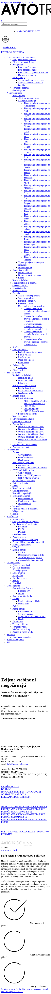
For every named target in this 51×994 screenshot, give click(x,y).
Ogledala (16, 606)
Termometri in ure (20, 624)
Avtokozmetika (13, 562)
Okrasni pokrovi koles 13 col (31, 426)
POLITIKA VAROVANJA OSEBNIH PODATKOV (25, 831)
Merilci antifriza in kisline (29, 601)
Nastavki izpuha (19, 416)
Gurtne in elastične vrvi (22, 588)
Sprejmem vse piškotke (11, 989)
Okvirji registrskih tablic (23, 419)
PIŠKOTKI (6, 834)
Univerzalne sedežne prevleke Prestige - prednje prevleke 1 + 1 (36, 342)
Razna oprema (18, 609)
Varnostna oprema (20, 88)
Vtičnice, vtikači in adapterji (25, 508)
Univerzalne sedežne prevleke (31, 306)
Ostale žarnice (24, 460)
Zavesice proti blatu (21, 447)
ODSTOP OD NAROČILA (14, 794)
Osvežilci (16, 583)
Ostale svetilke (24, 503)
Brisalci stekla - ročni (27, 414)
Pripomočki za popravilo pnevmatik (28, 542)
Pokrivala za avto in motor (24, 385)
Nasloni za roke (25, 272)
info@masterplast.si (10, 2)
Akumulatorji (24, 465)
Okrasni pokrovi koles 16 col (31, 434)
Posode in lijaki (19, 537)
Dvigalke (22, 532)
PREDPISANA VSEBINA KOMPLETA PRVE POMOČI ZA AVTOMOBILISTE (23, 810)
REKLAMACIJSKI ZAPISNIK (15, 797)
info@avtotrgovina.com (17, 764)
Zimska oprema (19, 550)
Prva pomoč (17, 64)
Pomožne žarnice (25, 457)
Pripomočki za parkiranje (23, 480)
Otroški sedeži (18, 370)
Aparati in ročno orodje (22, 632)
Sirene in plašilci (25, 614)
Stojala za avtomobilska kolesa (31, 616)
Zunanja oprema (14, 372)
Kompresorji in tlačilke (22, 596)
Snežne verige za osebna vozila (32, 80)
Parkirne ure (23, 362)
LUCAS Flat (29, 406)
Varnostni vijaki (19, 627)
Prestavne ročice (19, 290)
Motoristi (11, 634)
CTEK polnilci (24, 473)
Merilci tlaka (23, 603)
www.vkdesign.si (9, 850)
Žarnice (15, 452)
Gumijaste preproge (27, 100)
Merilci (15, 598)
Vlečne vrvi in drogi (21, 629)
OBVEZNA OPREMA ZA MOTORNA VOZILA (24, 806)
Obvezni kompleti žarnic (23, 62)
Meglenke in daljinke (27, 501)
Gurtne (21, 593)
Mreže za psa (24, 357)
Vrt (8, 642)
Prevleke (16, 293)
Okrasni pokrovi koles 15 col (31, 431)
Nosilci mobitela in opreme (24, 283)
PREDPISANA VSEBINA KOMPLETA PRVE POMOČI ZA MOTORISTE (23, 815)
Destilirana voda (19, 578)
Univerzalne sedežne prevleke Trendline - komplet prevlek (37, 311)
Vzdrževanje (12, 516)
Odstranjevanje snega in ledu (31, 555)
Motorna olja (18, 519)
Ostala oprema (13, 585)
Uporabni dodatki (20, 349)
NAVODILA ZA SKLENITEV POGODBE (21, 792)
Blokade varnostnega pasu (30, 352)
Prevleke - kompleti (27, 301)
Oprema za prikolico (21, 421)
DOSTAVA (6, 789)
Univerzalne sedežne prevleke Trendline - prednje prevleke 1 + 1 (36, 319)
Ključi (21, 529)
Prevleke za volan (26, 303)
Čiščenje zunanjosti (21, 565)
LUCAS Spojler (31, 408)
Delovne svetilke (25, 498)
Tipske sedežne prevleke (29, 295)
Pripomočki (17, 575)
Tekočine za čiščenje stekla (30, 557)
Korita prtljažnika (20, 280)
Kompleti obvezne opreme (24, 59)
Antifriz (21, 552)
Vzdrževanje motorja (21, 544)
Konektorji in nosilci (21, 488)
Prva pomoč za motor (27, 70)
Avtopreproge (18, 95)
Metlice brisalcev (25, 398)
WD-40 (15, 547)
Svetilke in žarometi (21, 496)
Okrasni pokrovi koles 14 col (31, 429)
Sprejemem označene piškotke (35, 989)
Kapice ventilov (25, 611)
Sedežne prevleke (26, 298)
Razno (21, 277)
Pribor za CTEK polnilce (29, 475)
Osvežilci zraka (19, 288)
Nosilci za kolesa (25, 378)
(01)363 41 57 (26, 2)
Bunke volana (24, 354)
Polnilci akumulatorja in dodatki (32, 467)
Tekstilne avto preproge (28, 98)
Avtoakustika (18, 365)
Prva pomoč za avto (27, 67)
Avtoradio (22, 367)
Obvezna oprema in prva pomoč (21, 57)
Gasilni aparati (18, 90)
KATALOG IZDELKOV (28, 31)
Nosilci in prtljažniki (21, 375)
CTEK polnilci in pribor (23, 470)
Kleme (15, 485)
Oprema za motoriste (21, 637)
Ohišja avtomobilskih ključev (25, 521)
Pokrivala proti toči (26, 388)
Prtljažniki (22, 383)
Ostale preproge (25, 267)
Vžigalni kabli (18, 511)
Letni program (18, 573)
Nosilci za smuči (25, 380)
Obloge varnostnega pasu (29, 275)
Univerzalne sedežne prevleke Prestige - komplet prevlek (36, 334)
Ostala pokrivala (25, 393)
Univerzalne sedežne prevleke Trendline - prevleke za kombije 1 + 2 (35, 326)
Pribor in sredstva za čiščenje (25, 539)
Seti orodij (22, 526)
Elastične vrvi (24, 591)
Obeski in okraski (20, 285)
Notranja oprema (14, 93)
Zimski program (19, 570)
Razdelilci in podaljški (22, 493)
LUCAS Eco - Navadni (34, 411)
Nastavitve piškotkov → (12, 991)
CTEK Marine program (28, 478)
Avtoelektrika (13, 449)
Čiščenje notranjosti (21, 568)
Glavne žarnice (25, 455)
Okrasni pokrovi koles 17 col (31, 437)
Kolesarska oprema (15, 639)
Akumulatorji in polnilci (23, 462)
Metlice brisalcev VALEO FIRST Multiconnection (35, 402)
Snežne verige (18, 77)
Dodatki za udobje (20, 270)
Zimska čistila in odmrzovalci (31, 560)
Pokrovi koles (18, 424)
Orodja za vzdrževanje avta (24, 524)
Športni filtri (17, 621)
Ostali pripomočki (26, 360)
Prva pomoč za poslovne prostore (33, 72)
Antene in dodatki (20, 483)
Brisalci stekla (18, 396)
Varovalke (17, 506)
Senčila (15, 347)
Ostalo (21, 619)
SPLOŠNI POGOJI (10, 786)
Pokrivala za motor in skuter (30, 390)
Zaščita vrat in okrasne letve (24, 444)
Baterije (15, 514)
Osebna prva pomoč (27, 75)
